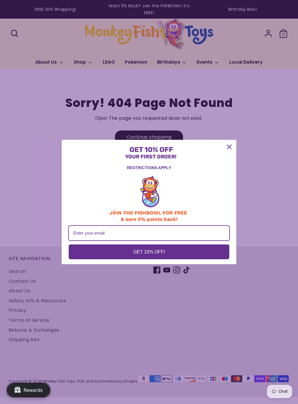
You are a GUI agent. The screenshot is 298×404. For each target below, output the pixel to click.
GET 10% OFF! (149, 251)
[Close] (229, 147)
